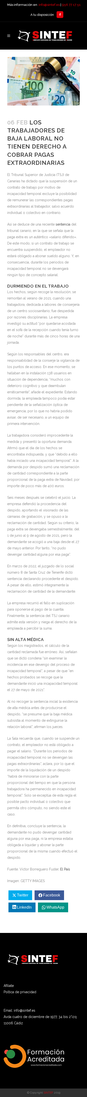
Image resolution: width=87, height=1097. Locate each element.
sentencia (63, 224)
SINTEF (48, 1092)
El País (65, 869)
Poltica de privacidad (20, 992)
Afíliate (9, 986)
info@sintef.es (49, 5)
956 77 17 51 (71, 5)
